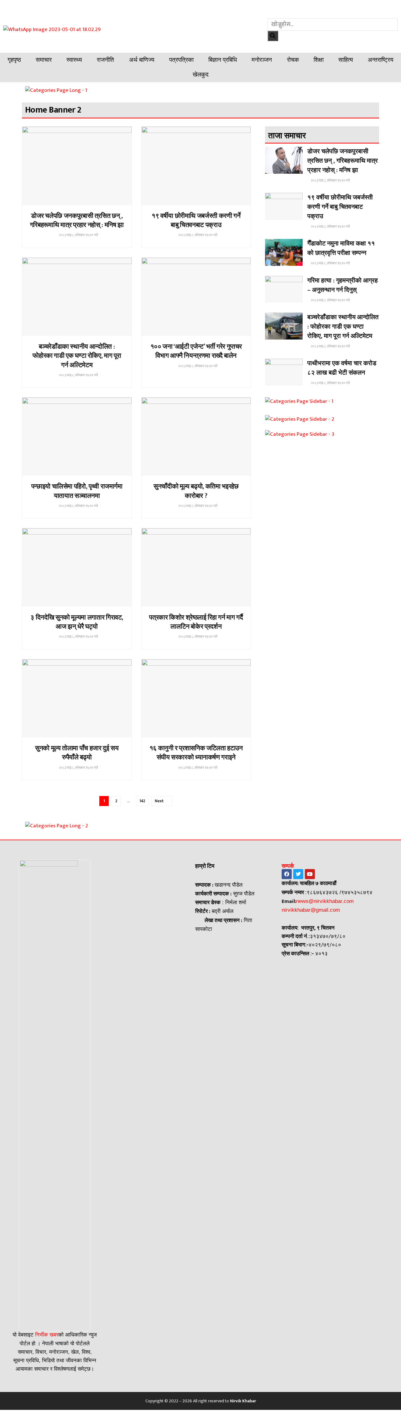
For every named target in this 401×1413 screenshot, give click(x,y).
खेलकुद (201, 74)
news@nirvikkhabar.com (325, 901)
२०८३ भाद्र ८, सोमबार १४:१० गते (78, 235)
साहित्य (345, 59)
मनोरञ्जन (262, 59)
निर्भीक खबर (46, 1335)
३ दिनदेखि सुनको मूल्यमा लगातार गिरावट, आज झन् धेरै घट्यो (76, 622)
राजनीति (105, 59)
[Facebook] (287, 874)
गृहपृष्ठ (14, 59)
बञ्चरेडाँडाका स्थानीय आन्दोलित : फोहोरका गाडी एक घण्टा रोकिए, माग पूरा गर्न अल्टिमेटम (77, 356)
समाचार (44, 59)
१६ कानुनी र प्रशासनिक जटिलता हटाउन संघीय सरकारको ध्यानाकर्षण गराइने (196, 753)
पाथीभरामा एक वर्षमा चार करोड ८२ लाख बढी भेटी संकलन (341, 368)
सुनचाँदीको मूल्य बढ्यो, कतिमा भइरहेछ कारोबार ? (196, 491)
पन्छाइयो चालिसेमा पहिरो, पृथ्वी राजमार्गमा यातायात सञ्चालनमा (76, 491)
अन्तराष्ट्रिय (380, 59)
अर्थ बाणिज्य (141, 59)
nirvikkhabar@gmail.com (311, 910)
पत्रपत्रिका (181, 59)
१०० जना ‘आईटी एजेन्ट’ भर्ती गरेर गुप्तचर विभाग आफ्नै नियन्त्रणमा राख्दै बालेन (196, 351)
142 (142, 801)
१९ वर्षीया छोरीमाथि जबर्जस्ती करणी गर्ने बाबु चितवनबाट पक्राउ (196, 220)
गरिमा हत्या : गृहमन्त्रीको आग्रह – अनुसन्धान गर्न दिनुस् (342, 285)
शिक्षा (319, 59)
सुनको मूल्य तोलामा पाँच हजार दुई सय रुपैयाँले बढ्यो (76, 753)
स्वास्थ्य (74, 59)
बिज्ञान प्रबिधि (222, 59)
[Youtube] (310, 874)
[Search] (273, 36)
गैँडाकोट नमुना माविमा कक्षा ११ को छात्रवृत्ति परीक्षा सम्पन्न (341, 248)
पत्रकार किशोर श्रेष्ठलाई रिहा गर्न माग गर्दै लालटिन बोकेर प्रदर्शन (196, 622)
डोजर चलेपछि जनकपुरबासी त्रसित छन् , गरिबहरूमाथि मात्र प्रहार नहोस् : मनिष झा (77, 220)
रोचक (293, 59)
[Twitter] (298, 874)
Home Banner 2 (76, 202)
